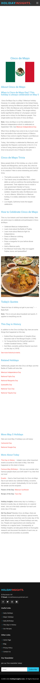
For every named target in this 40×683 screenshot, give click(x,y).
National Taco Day (7, 389)
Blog (4, 644)
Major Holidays (8, 617)
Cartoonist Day (6, 443)
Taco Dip (18, 494)
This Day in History (8, 460)
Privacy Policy (7, 647)
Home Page (7, 640)
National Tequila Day (8, 393)
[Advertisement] (20, 30)
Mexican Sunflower (22, 490)
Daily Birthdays (8, 621)
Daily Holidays (8, 613)
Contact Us (7, 651)
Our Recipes (7, 628)
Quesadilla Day (6, 385)
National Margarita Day (9, 381)
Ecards (3, 478)
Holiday (16, 3)
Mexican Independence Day (26, 127)
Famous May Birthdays (9, 469)
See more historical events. (10, 353)
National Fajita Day (8, 376)
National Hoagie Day (8, 447)
